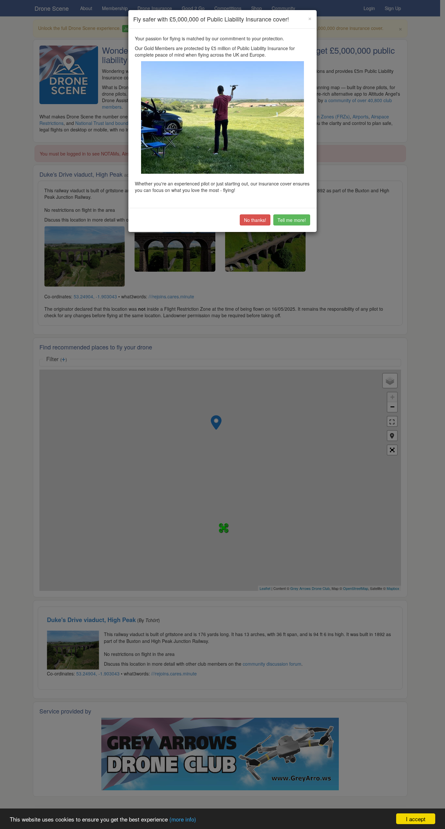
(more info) (182, 819)
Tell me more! (292, 220)
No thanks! (255, 220)
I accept (415, 819)
